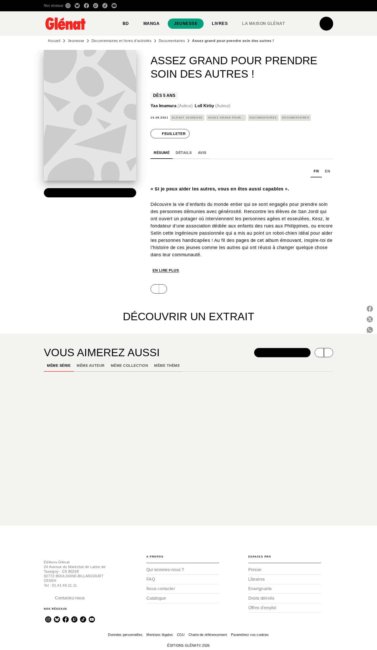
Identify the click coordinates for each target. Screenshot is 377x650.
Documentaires (172, 41)
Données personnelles (125, 635)
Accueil (54, 41)
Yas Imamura (172, 106)
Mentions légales (159, 635)
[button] (261, 5)
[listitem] (68, 5)
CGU (180, 635)
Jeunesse (76, 41)
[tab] (125, 24)
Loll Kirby (212, 106)
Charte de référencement (207, 635)
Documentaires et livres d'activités (122, 41)
